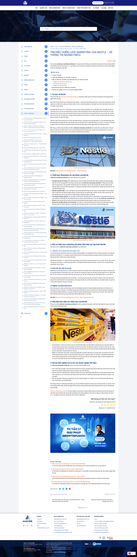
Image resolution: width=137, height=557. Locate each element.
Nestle (64, 109)
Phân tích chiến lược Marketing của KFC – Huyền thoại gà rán (71, 170)
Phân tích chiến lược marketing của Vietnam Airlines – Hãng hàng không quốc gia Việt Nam (68, 500)
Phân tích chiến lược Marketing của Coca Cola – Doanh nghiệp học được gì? (75, 297)
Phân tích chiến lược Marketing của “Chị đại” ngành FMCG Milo (68, 463)
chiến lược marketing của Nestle (69, 96)
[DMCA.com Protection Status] (88, 544)
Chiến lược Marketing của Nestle (59, 391)
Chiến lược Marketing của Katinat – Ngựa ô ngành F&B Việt (67, 469)
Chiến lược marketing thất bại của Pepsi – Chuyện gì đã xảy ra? (102, 500)
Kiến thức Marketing (64, 46)
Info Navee (28, 546)
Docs (56, 46)
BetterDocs (85, 507)
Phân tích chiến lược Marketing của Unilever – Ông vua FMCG (68, 476)
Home (51, 46)
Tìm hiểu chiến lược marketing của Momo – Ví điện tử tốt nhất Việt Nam (71, 481)
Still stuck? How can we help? (60, 494)
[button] (109, 3)
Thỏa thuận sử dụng (64, 544)
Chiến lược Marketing (77, 46)
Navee (52, 395)
